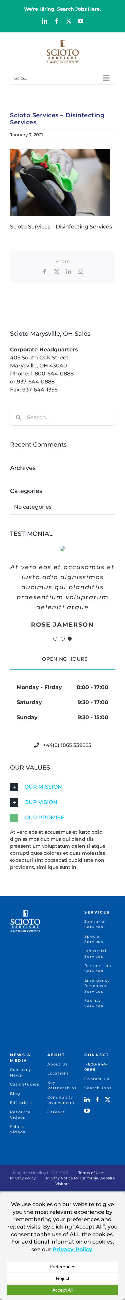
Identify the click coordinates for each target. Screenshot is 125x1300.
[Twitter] (107, 1099)
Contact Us (96, 1079)
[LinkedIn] (87, 1099)
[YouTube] (87, 1110)
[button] (55, 639)
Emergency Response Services (97, 986)
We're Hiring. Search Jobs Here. (62, 9)
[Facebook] (97, 1099)
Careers (56, 1112)
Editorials (21, 1102)
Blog (15, 1093)
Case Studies (24, 1084)
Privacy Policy (23, 1178)
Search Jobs (98, 1088)
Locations (58, 1073)
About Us (57, 1064)
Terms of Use (90, 1172)
